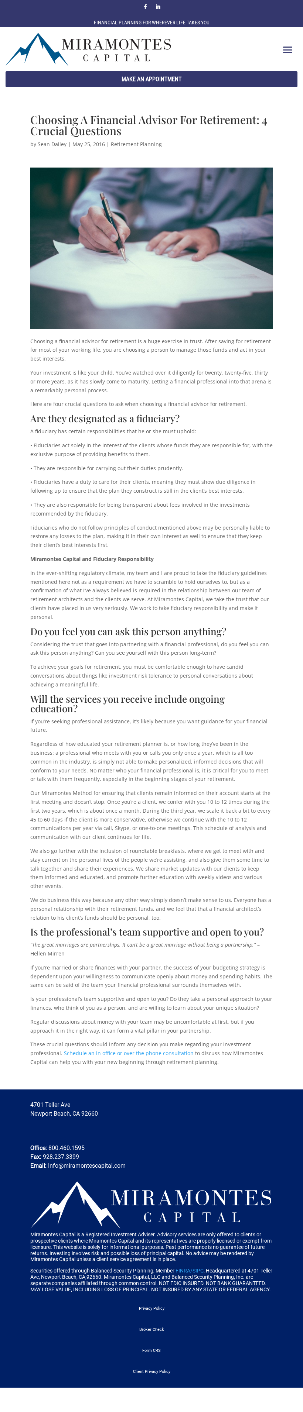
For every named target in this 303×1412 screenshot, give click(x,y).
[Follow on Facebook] (145, 7)
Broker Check (151, 1329)
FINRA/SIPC (190, 1271)
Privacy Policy (151, 1308)
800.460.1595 (66, 1147)
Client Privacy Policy (151, 1371)
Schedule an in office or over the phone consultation (129, 1053)
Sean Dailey (52, 144)
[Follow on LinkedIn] (158, 7)
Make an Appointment (151, 79)
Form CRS (151, 1350)
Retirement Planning (136, 144)
